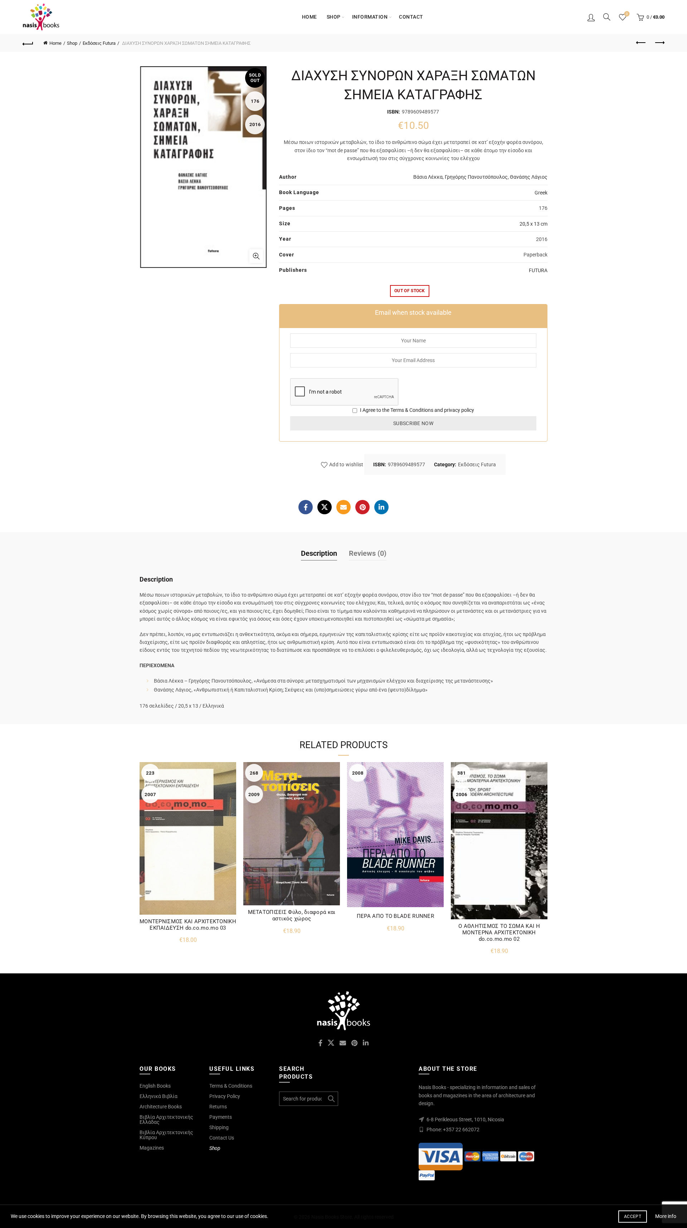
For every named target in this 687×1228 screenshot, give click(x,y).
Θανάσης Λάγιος (528, 177)
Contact (411, 17)
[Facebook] (305, 507)
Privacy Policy (224, 1096)
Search (331, 1099)
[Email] (343, 507)
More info (665, 1216)
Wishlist (627, 14)
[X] (324, 507)
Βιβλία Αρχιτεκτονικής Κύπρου (166, 1135)
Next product (659, 43)
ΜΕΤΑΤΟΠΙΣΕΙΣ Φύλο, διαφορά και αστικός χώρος (292, 915)
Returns (218, 1106)
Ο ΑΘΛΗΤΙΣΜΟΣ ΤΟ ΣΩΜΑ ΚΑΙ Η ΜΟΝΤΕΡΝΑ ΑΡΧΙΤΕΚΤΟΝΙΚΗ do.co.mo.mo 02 (499, 932)
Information (370, 17)
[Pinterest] (362, 507)
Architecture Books (161, 1106)
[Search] (607, 16)
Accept (632, 1216)
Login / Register (591, 17)
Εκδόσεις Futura (99, 43)
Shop (334, 17)
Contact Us (221, 1138)
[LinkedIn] (381, 507)
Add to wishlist (346, 464)
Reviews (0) (367, 553)
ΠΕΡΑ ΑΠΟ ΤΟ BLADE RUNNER (395, 916)
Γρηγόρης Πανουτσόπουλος (476, 177)
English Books (155, 1086)
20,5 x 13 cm (533, 224)
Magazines (152, 1148)
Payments (220, 1117)
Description (319, 553)
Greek (541, 193)
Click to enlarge (256, 256)
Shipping (219, 1127)
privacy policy (459, 410)
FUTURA (538, 270)
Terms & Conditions (411, 410)
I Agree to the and (416, 410)
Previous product (641, 43)
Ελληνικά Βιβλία (158, 1096)
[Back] (28, 43)
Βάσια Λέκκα (428, 177)
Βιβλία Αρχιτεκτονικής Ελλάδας (166, 1119)
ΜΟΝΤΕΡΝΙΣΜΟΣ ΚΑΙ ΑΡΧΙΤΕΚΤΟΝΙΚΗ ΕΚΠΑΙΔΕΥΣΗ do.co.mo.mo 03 (188, 924)
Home (309, 17)
